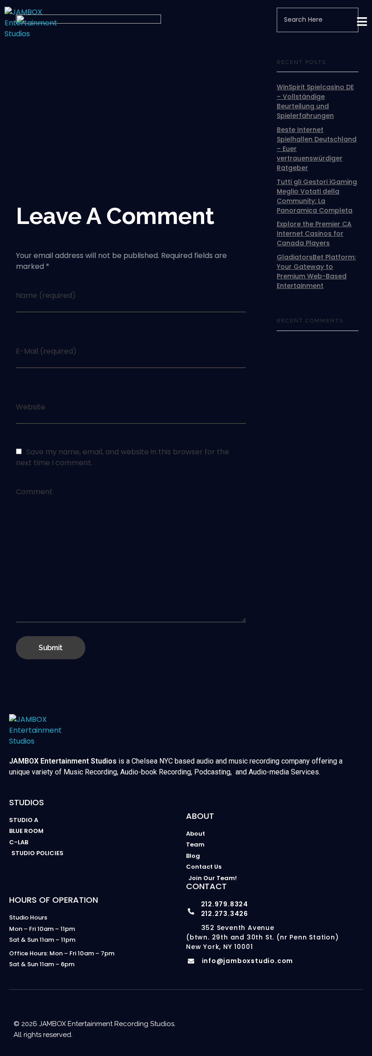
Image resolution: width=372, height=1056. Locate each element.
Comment (34, 492)
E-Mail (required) (46, 351)
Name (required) (46, 295)
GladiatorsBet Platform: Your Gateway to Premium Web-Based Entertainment (316, 271)
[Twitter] (336, 1013)
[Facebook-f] (300, 1013)
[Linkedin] (318, 1013)
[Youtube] (282, 1013)
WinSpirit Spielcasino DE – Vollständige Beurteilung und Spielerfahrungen (315, 101)
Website (30, 407)
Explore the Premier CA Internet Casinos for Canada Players (314, 233)
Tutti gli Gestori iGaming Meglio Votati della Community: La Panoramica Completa (317, 196)
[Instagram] (264, 1013)
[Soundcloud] (354, 1013)
